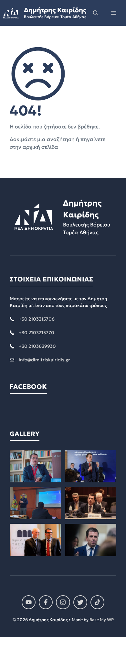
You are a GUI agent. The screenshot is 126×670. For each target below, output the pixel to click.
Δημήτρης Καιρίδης (55, 10)
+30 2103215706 (37, 319)
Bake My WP (101, 619)
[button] (96, 13)
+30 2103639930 (37, 346)
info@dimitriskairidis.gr (44, 360)
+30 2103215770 (36, 332)
